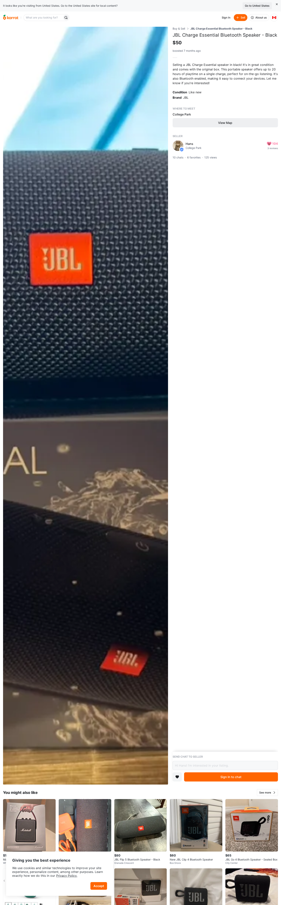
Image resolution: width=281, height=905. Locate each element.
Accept (98, 886)
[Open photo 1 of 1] (85, 406)
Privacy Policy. (66, 876)
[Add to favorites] (177, 776)
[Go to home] (10, 17)
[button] (267, 792)
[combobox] (43, 17)
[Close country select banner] (276, 4)
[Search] (66, 17)
